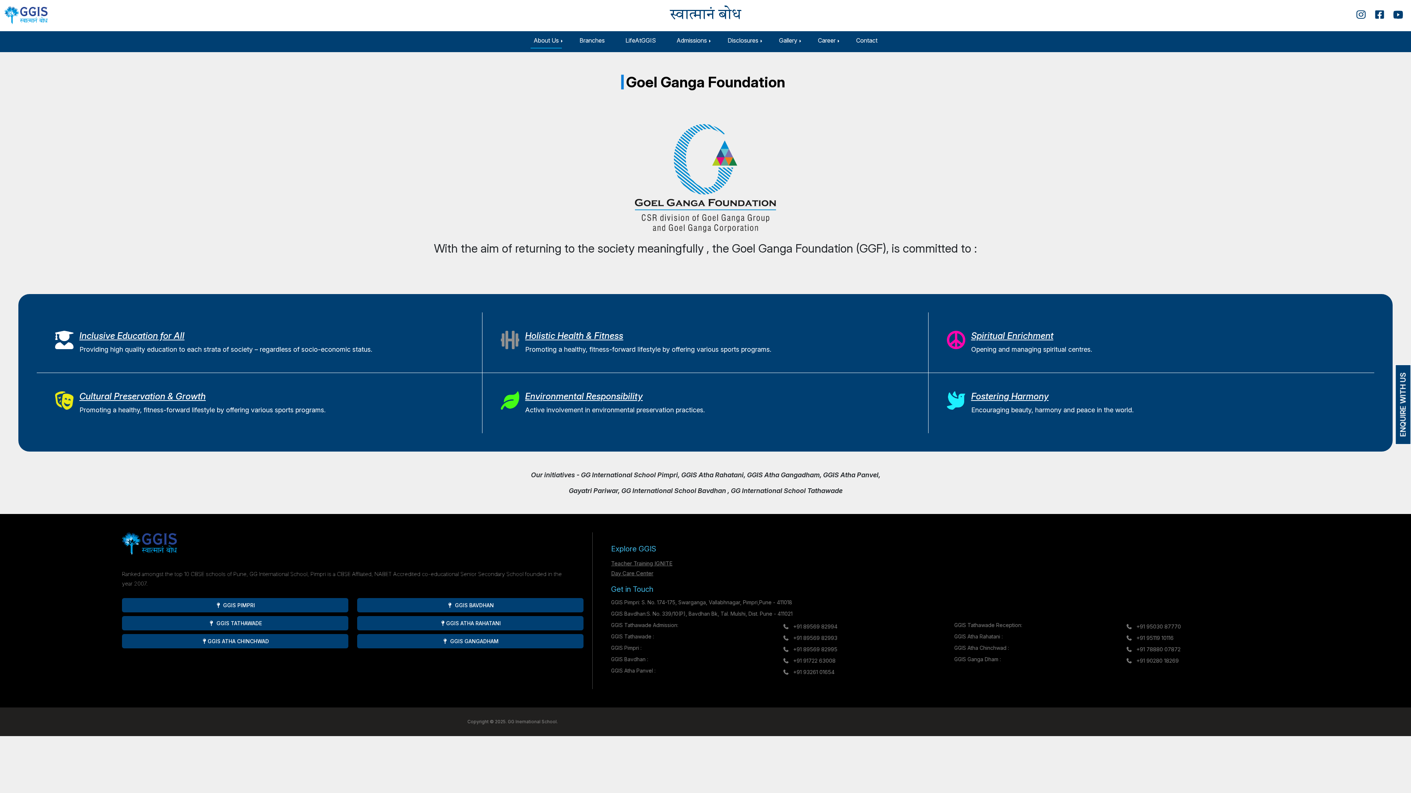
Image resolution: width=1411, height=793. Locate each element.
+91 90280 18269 (1157, 660)
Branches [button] (592, 40)
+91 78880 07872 (1158, 649)
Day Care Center (632, 573)
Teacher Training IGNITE (641, 563)
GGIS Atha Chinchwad (238, 641)
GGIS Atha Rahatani (473, 623)
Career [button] (827, 40)
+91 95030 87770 (1158, 626)
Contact (866, 40)
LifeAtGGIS (640, 40)
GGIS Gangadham (474, 641)
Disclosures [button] (743, 40)
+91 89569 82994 (815, 626)
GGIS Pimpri (238, 605)
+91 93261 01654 (813, 672)
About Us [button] (546, 40)
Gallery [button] (788, 40)
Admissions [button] (691, 40)
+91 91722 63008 (814, 660)
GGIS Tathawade (238, 623)
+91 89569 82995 (815, 649)
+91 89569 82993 (815, 637)
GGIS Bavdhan (473, 605)
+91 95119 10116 (1155, 637)
